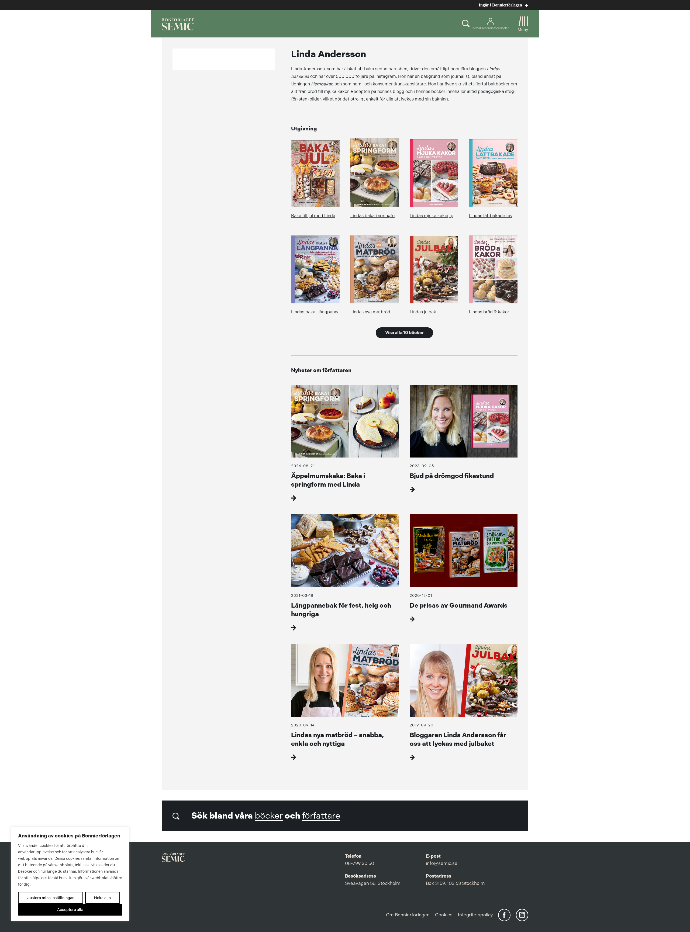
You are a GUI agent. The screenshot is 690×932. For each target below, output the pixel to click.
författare (321, 816)
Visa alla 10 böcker (404, 332)
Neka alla (102, 898)
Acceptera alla (70, 909)
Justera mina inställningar (50, 898)
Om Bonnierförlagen (408, 914)
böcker (269, 816)
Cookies (444, 914)
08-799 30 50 (359, 863)
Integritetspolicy (475, 914)
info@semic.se (441, 863)
